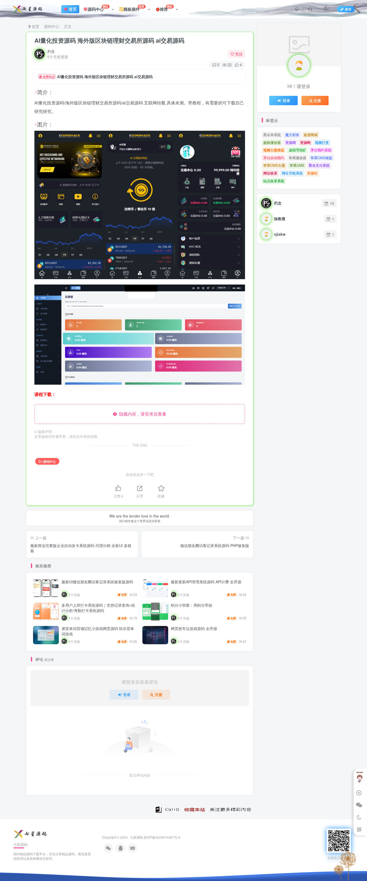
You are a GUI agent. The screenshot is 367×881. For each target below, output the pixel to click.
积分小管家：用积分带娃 (191, 605)
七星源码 (136, 837)
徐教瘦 (279, 218)
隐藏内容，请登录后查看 (141, 414)
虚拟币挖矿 (297, 149)
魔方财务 (292, 134)
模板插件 (134, 8)
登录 (127, 694)
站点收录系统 (273, 180)
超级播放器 (272, 142)
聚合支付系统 (319, 165)
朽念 (51, 51)
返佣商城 (311, 134)
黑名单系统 (272, 134)
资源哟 (305, 142)
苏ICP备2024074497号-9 (162, 837)
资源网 (290, 142)
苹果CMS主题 (274, 165)
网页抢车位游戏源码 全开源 (194, 628)
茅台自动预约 (273, 157)
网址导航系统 (292, 173)
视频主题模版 (273, 149)
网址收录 (270, 173)
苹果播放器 (297, 157)
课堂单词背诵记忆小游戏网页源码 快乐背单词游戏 (98, 631)
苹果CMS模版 (321, 157)
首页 (35, 26)
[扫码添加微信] (359, 805)
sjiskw (280, 234)
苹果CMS (297, 165)
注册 (158, 694)
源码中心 (98, 8)
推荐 (166, 8)
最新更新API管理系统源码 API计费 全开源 (206, 581)
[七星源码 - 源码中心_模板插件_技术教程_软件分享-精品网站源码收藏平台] (30, 833)
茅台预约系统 (321, 149)
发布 (348, 9)
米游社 (312, 173)
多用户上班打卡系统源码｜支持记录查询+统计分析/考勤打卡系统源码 (98, 607)
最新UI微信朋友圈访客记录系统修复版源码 (97, 581)
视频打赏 (322, 142)
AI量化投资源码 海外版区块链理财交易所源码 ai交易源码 (109, 40)
